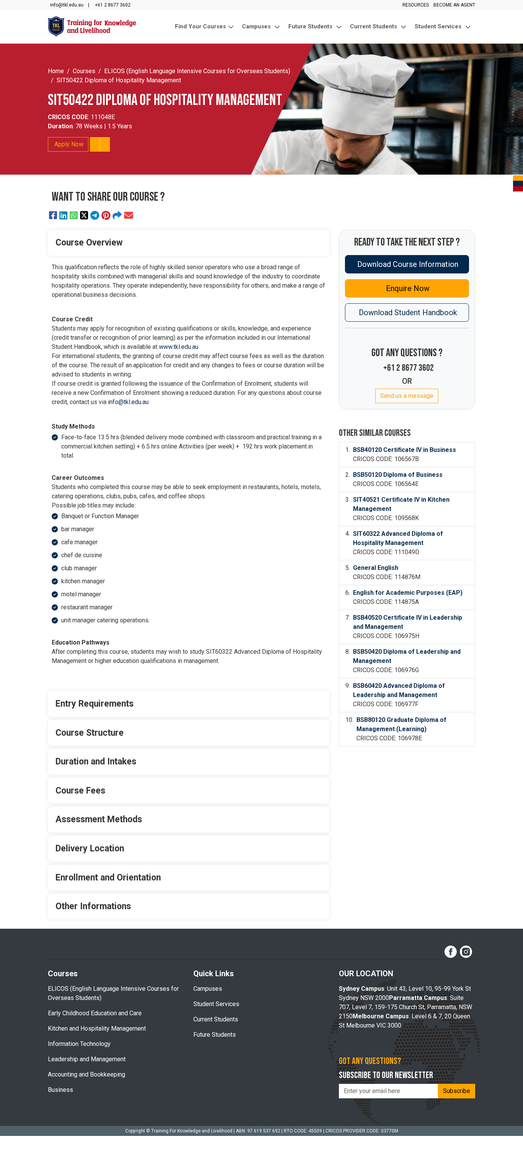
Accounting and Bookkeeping (86, 1074)
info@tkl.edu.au (128, 402)
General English (375, 567)
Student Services (216, 1004)
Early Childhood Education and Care (95, 1013)
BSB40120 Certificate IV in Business (404, 449)
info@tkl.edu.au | (68, 5)
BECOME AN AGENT (453, 5)
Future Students (214, 1034)
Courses (84, 71)
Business (60, 1089)
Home (56, 71)
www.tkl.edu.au (178, 346)
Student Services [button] (439, 26)
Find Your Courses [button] (201, 26)
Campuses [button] (258, 26)
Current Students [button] (375, 26)
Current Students (215, 1019)
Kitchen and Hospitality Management (97, 1028)
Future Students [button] (311, 26)
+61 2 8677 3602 (113, 5)
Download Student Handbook (407, 312)
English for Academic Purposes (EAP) (408, 592)
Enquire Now (407, 288)
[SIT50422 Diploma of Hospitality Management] (53, 216)
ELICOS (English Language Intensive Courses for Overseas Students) (197, 71)
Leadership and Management (87, 1059)
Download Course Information (406, 264)
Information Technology (79, 1043)
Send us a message (406, 395)
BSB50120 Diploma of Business (398, 474)
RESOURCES (416, 5)
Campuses (207, 988)
